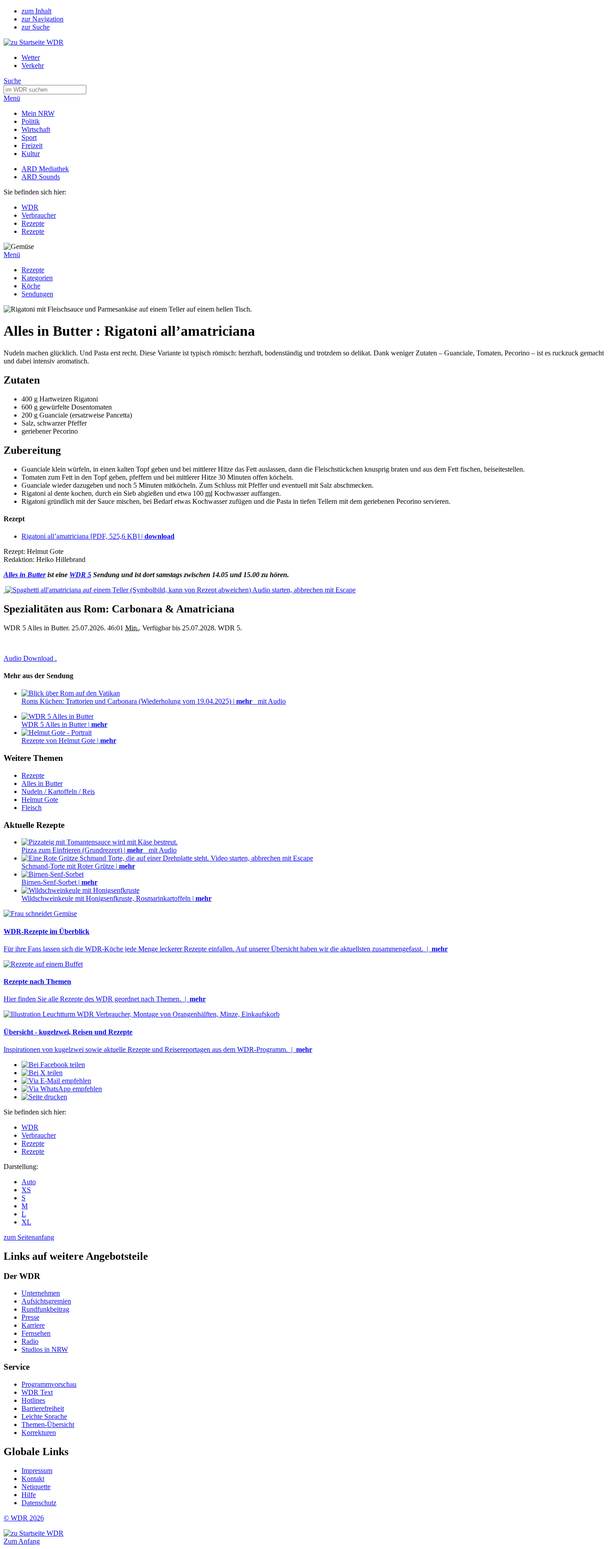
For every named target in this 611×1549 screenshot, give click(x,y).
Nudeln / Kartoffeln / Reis (58, 791)
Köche (30, 286)
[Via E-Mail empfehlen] (56, 1081)
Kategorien (37, 278)
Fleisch (31, 807)
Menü (12, 98)
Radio (29, 1341)
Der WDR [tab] (22, 1276)
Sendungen (37, 294)
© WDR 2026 (24, 1518)
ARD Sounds (40, 177)
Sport (29, 137)
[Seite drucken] (44, 1097)
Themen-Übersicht (47, 1424)
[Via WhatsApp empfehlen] (61, 1089)
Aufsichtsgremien (46, 1301)
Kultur (30, 153)
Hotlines (33, 1400)
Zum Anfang (22, 1541)
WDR (29, 207)
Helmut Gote (39, 799)
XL (26, 1222)
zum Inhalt (36, 11)
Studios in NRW (44, 1349)
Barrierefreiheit (42, 1408)
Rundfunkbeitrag (45, 1309)
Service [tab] (17, 1367)
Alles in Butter (42, 783)
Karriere (33, 1325)
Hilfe (28, 1494)
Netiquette (36, 1486)
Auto (28, 1182)
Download (30, 658)
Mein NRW (38, 113)
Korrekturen (38, 1432)
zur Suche (35, 27)
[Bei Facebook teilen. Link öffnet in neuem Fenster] (53, 1064)
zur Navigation (42, 19)
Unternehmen (40, 1293)
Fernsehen (36, 1333)
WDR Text (37, 1392)
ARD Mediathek (45, 169)
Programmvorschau (48, 1384)
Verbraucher (38, 215)
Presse (30, 1317)
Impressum (36, 1470)
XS (26, 1190)
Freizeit (31, 145)
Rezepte (32, 223)
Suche (12, 80)
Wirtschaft (35, 129)
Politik (30, 121)
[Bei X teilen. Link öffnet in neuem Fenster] (42, 1072)
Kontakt (32, 1478)
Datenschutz (38, 1503)
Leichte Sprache (44, 1416)
